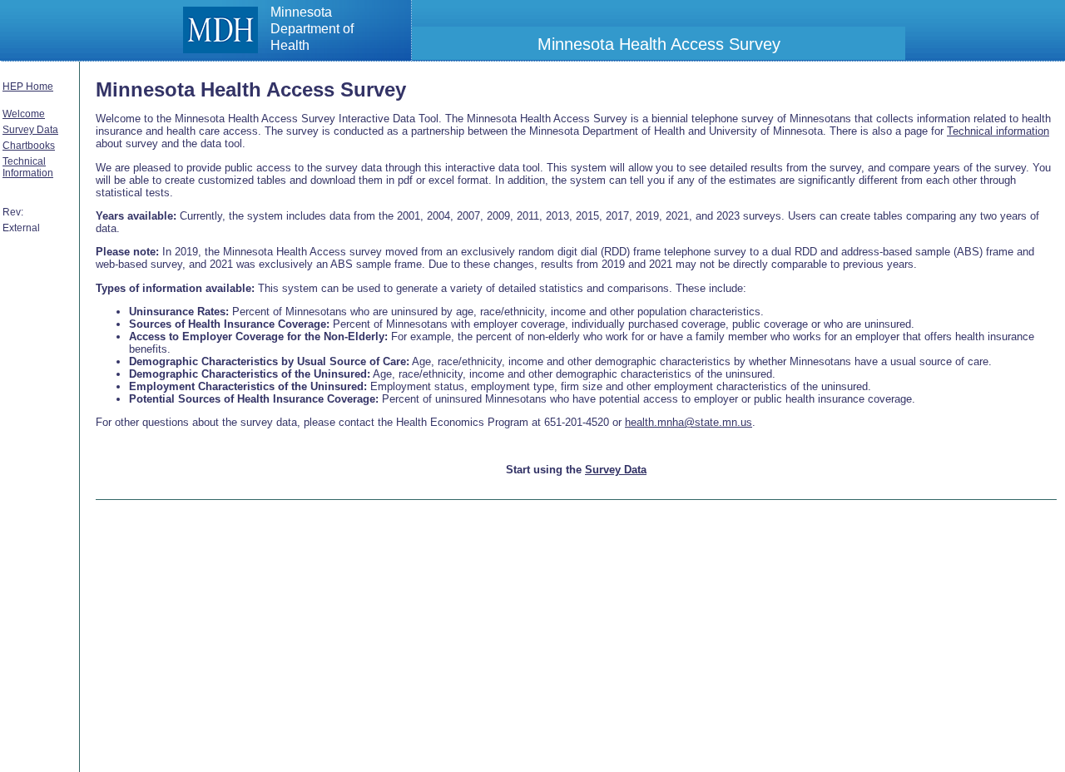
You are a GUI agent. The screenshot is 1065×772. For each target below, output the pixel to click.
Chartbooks (28, 145)
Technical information (998, 131)
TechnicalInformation (27, 167)
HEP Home (27, 86)
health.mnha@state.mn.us (688, 422)
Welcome (23, 114)
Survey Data (30, 130)
